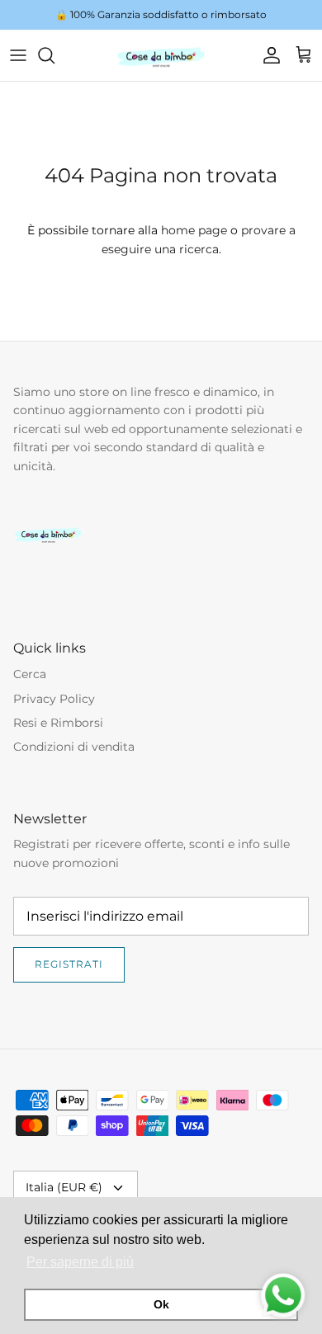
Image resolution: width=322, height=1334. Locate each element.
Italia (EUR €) (64, 1187)
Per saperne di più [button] (80, 1262)
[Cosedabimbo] (161, 55)
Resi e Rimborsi (58, 722)
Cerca (29, 674)
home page (194, 230)
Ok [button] (161, 1304)
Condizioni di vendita (74, 746)
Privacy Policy (54, 698)
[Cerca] (54, 55)
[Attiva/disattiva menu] (18, 55)
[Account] (267, 55)
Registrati (69, 964)
